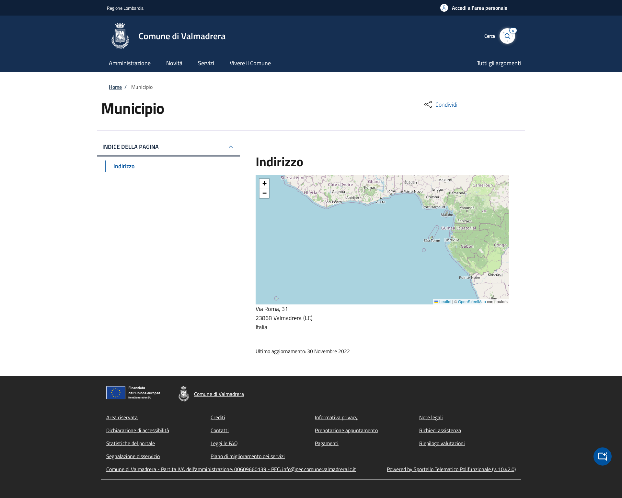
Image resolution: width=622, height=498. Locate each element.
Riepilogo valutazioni (442, 443)
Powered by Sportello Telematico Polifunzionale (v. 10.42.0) (451, 469)
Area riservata (122, 417)
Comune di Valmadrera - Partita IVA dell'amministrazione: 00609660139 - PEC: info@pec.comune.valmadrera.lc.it (231, 469)
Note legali (431, 417)
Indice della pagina (130, 146)
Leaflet (444, 301)
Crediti (218, 417)
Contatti (220, 430)
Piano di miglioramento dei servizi (248, 456)
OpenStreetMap (472, 301)
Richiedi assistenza (440, 430)
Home (115, 87)
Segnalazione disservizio (133, 456)
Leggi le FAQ (224, 443)
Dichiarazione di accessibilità (137, 430)
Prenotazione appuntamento (346, 430)
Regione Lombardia (125, 8)
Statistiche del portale (130, 443)
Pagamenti (327, 443)
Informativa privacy (336, 417)
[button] (473, 8)
